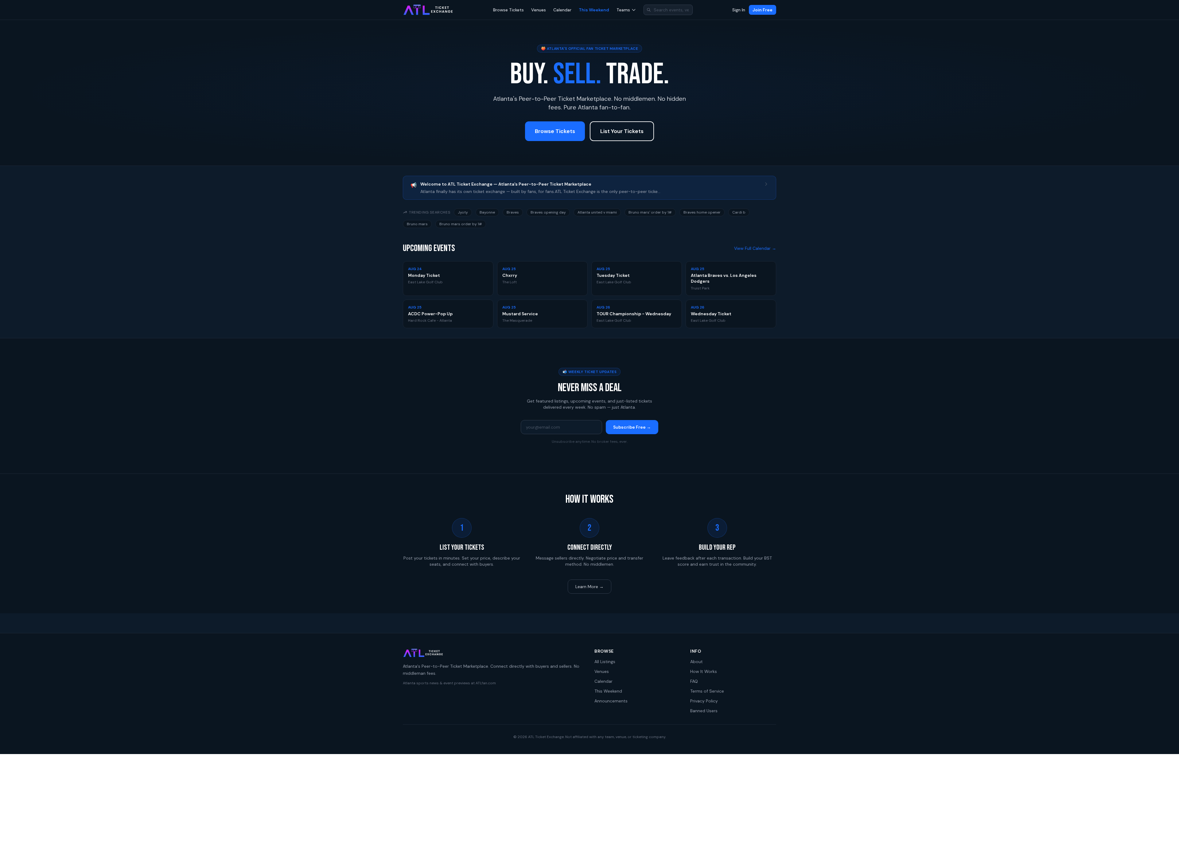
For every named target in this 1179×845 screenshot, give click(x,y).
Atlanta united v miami (597, 212)
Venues (538, 10)
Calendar (562, 10)
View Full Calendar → (755, 248)
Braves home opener (702, 212)
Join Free (762, 10)
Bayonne (487, 212)
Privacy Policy (704, 701)
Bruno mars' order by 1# (650, 212)
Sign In (738, 10)
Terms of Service (707, 691)
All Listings (604, 661)
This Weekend (594, 10)
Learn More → (589, 586)
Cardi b (738, 212)
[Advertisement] (589, 800)
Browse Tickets (508, 10)
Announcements (611, 701)
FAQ (694, 681)
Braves (513, 212)
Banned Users (704, 710)
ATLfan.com (486, 683)
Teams (623, 10)
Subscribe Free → (632, 427)
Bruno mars (417, 224)
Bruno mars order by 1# (460, 224)
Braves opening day (548, 212)
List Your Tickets (622, 131)
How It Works (703, 671)
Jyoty (463, 212)
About (696, 661)
